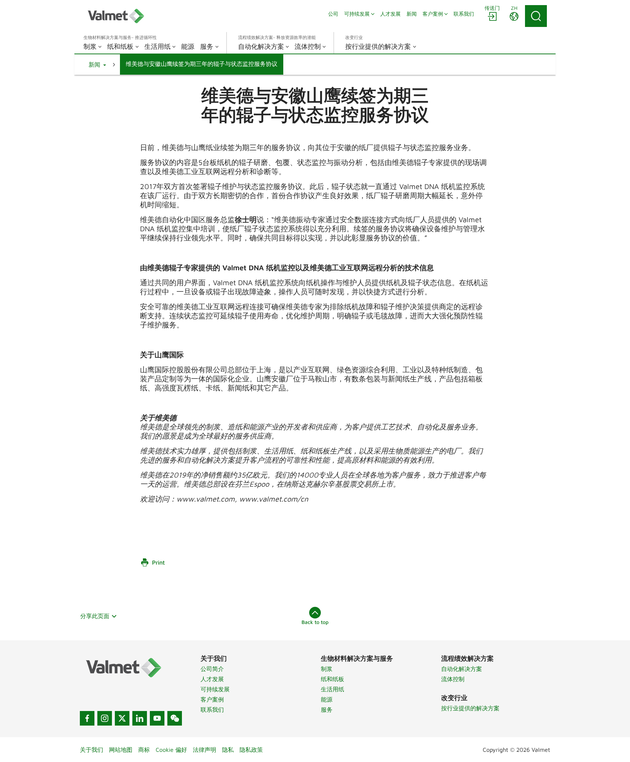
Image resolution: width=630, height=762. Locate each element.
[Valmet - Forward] (116, 16)
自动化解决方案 (461, 668)
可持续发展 (215, 689)
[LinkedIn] (139, 718)
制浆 (326, 668)
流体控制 (452, 679)
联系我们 (212, 709)
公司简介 (212, 668)
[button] (97, 64)
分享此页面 (94, 616)
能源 (326, 699)
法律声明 (204, 749)
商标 (144, 749)
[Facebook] (87, 718)
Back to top (315, 622)
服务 (326, 709)
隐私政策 (251, 749)
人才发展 (212, 679)
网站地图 (120, 749)
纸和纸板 (332, 679)
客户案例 (212, 699)
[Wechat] (174, 718)
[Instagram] (104, 718)
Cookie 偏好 (171, 749)
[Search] (536, 16)
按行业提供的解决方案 (470, 708)
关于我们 (91, 749)
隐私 (228, 749)
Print (158, 562)
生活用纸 (332, 689)
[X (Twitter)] (122, 718)
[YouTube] (157, 718)
